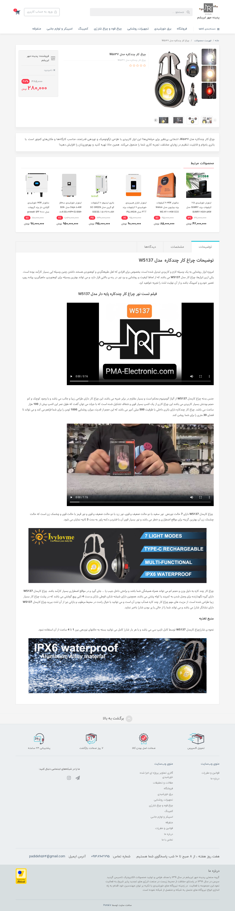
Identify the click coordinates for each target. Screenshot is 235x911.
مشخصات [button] (177, 247)
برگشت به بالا (114, 718)
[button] (20, 12)
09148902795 (100, 856)
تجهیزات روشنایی (138, 29)
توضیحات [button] (205, 247)
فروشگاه (182, 29)
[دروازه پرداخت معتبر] (21, 876)
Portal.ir (107, 905)
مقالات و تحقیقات (163, 783)
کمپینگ (83, 29)
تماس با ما (167, 840)
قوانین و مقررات (210, 773)
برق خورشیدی (162, 29)
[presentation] (215, 120)
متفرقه (36, 29)
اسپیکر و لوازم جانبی (60, 29)
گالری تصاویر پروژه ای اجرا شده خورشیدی (156, 775)
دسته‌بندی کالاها (207, 29)
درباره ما (215, 778)
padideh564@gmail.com (47, 856)
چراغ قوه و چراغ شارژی (108, 29)
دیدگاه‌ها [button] (150, 247)
